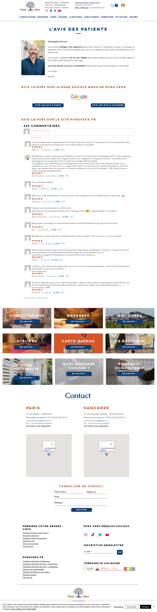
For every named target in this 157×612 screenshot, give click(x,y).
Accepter (145, 606)
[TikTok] (50, 10)
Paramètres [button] (118, 606)
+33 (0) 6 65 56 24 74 (57, 417)
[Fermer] (154, 606)
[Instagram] (46, 10)
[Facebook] (55, 10)
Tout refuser (132, 606)
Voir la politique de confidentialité (23, 609)
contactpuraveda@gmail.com (38, 420)
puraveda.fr (87, 5)
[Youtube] (59, 10)
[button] (115, 5)
